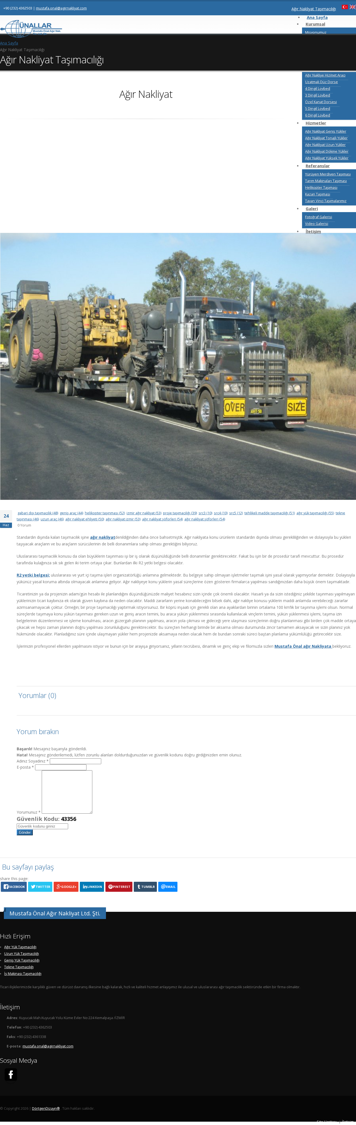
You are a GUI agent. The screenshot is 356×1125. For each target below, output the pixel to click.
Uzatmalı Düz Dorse (321, 82)
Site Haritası (327, 1121)
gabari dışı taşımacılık (38, 513)
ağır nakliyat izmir (123, 519)
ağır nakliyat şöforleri (162, 519)
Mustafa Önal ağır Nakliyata (303, 646)
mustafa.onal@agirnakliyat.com (61, 8)
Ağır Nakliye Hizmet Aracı (325, 75)
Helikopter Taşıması (321, 187)
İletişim (348, 1121)
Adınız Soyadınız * (33, 761)
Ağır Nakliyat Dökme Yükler (326, 151)
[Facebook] (11, 1075)
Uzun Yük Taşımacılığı (21, 953)
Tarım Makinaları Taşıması (326, 180)
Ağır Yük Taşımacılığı (20, 947)
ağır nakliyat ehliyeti (84, 519)
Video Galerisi (316, 223)
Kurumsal (315, 24)
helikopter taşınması (105, 513)
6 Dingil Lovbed (317, 115)
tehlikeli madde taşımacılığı (269, 513)
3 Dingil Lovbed (317, 95)
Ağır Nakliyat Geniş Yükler (325, 131)
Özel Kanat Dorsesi (321, 102)
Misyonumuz (316, 32)
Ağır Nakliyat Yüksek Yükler (326, 158)
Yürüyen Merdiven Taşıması (328, 174)
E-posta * (25, 767)
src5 (236, 513)
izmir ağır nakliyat (144, 513)
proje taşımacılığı (180, 513)
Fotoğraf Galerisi (318, 217)
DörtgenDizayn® (46, 1108)
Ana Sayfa (9, 43)
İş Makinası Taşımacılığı (22, 973)
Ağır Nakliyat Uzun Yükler (325, 144)
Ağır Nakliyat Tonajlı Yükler (326, 138)
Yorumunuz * (29, 812)
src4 (221, 513)
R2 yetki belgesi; (33, 575)
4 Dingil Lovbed (317, 88)
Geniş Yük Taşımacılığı (21, 960)
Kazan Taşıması (317, 194)
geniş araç (71, 513)
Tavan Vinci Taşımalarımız (326, 200)
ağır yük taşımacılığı (315, 513)
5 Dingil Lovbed (317, 108)
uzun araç (52, 519)
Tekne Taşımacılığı (19, 967)
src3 (205, 513)
